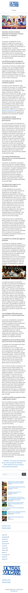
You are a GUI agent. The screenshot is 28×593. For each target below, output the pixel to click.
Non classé (5, 554)
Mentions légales (6, 528)
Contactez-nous (6, 525)
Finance (4, 541)
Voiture (4, 559)
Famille (4, 539)
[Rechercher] (24, 474)
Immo (3, 545)
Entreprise (4, 537)
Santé (3, 556)
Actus (3, 534)
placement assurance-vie (8, 110)
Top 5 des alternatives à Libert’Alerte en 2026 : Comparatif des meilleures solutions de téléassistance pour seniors (16, 498)
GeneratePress (14, 591)
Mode (3, 552)
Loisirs (3, 548)
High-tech (4, 543)
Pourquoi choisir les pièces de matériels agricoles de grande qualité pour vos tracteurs (16, 503)
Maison (4, 550)
